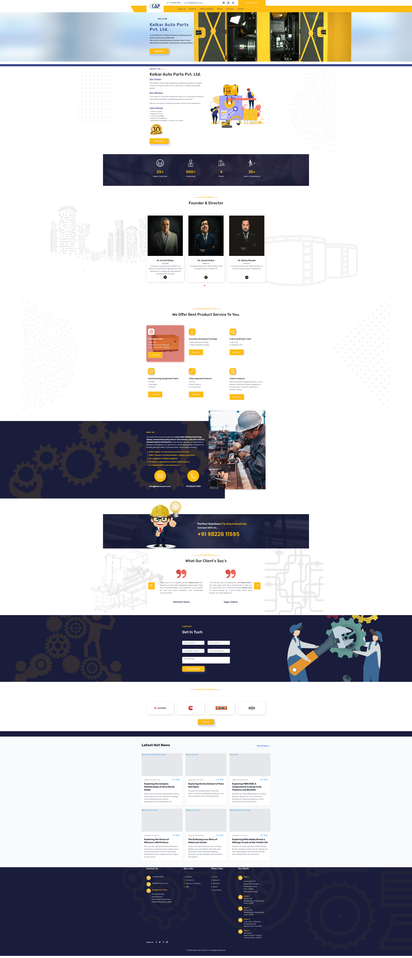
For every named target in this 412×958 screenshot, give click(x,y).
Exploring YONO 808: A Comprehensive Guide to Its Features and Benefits (247, 786)
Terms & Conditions (193, 883)
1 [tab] (207, 286)
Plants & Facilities (206, 9)
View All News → (263, 746)
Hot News (176, 779)
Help (187, 887)
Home (215, 877)
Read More (161, 51)
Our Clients (217, 890)
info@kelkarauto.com (195, 3)
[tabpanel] (165, 249)
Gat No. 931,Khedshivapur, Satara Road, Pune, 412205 (254, 901)
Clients (219, 9)
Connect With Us (252, 3)
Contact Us (189, 880)
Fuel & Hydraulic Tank (240, 339)
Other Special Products (200, 378)
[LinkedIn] (233, 3)
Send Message (193, 669)
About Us (181, 9)
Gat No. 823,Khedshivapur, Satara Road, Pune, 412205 (254, 912)
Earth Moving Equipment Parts (163, 378)
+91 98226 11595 (175, 3)
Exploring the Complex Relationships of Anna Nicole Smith (159, 786)
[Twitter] (228, 3)
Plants (215, 887)
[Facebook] (224, 3)
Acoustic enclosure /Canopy (203, 339)
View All (206, 722)
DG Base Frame (155, 339)
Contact (240, 9)
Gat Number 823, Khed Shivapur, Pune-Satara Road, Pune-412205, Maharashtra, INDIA (162, 898)
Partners (188, 877)
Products (192, 9)
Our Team (230, 9)
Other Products (237, 378)
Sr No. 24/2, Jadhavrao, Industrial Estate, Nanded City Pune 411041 (253, 924)
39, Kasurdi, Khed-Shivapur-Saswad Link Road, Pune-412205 (252, 935)
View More (155, 355)
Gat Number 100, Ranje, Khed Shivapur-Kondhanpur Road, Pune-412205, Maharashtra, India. (252, 886)
